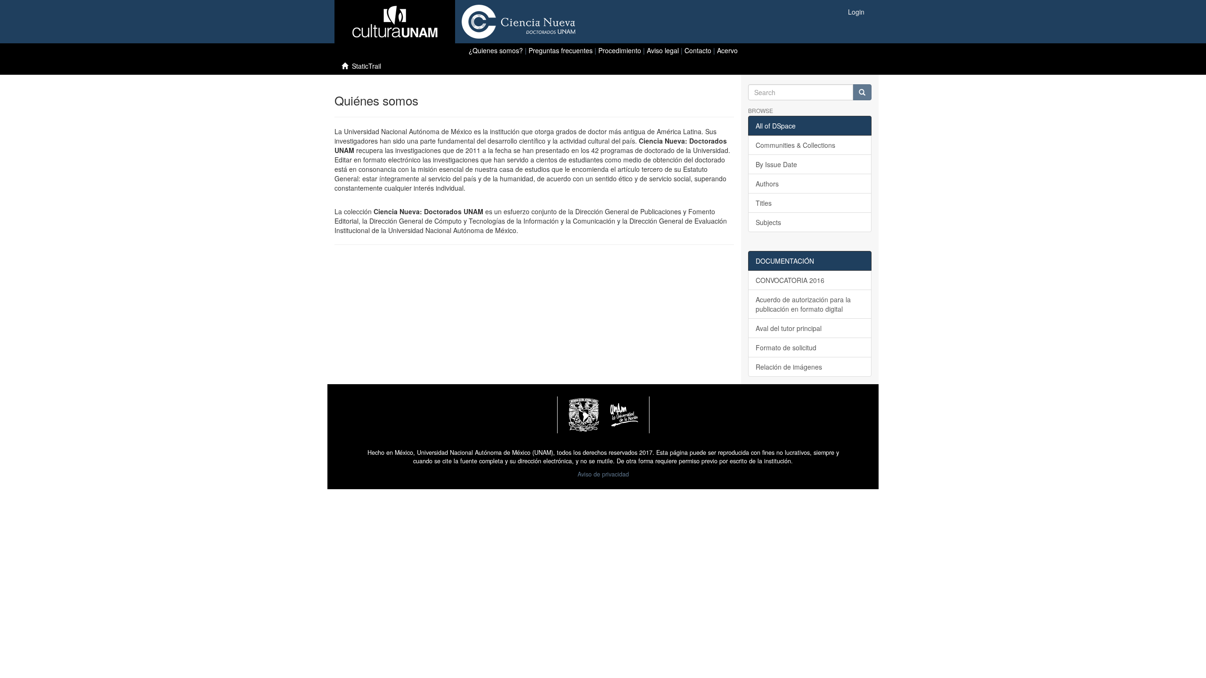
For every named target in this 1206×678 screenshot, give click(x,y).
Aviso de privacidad (603, 474)
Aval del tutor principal (789, 328)
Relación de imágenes (789, 366)
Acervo (727, 50)
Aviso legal (663, 50)
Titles (764, 203)
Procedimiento (619, 50)
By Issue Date (776, 164)
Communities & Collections (795, 145)
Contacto (697, 50)
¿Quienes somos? (496, 50)
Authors (767, 183)
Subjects (768, 222)
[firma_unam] (603, 414)
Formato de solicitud (786, 347)
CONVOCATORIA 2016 (790, 280)
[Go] (862, 92)
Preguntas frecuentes (561, 50)
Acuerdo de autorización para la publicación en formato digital (803, 304)
